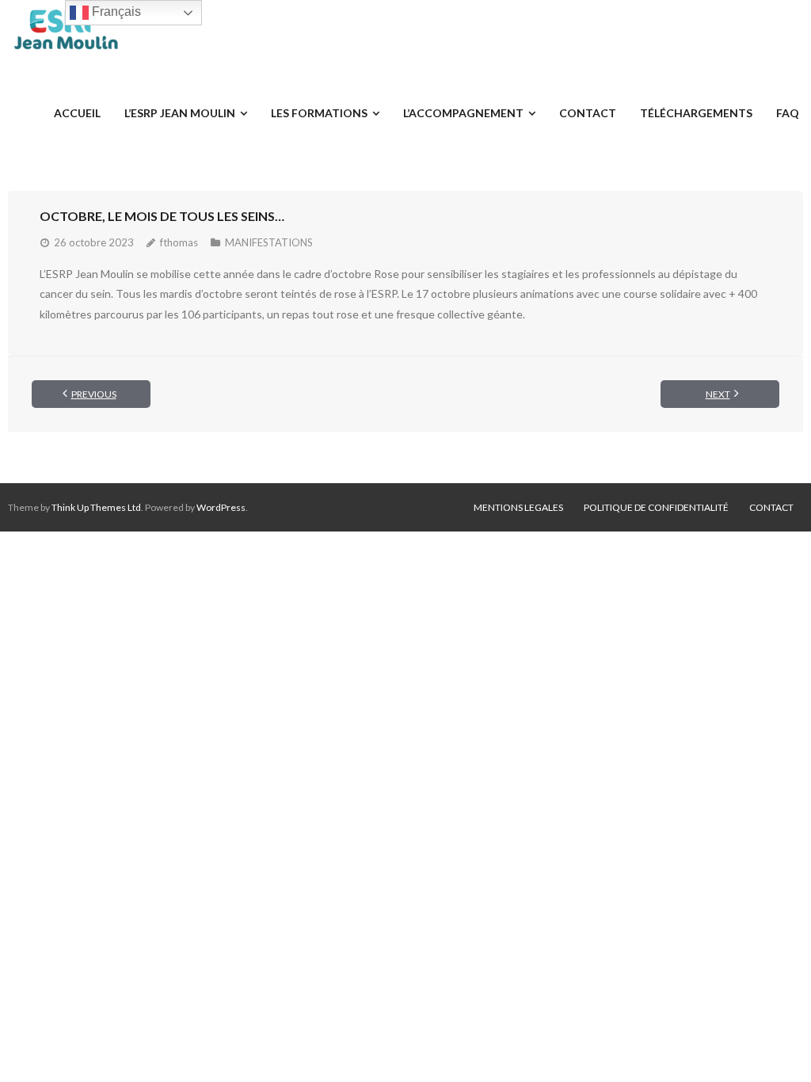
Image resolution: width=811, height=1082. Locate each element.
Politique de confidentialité (656, 507)
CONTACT (771, 507)
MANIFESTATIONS (269, 242)
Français (115, 11)
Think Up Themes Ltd (96, 507)
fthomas (179, 242)
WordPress (221, 507)
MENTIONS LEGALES (518, 507)
